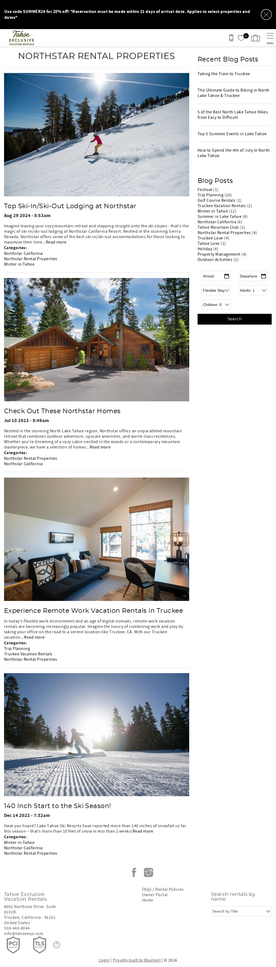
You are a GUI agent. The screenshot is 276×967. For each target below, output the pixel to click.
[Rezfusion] (56, 945)
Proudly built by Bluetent (137, 960)
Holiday (205, 249)
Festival (205, 189)
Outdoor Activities (215, 259)
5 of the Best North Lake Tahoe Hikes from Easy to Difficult (233, 114)
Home (147, 900)
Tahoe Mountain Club (219, 227)
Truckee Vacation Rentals (28, 654)
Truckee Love (211, 238)
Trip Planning (17, 648)
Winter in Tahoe (19, 264)
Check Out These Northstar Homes (62, 411)
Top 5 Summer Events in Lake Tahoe (232, 134)
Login (104, 960)
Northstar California (23, 253)
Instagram (148, 872)
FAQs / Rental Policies (163, 889)
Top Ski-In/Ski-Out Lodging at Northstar (70, 206)
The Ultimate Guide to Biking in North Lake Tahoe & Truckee (234, 93)
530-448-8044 (17, 928)
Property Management (220, 254)
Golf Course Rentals (217, 200)
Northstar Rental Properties (30, 259)
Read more (56, 242)
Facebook (134, 872)
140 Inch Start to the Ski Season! (57, 806)
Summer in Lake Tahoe (220, 216)
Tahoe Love (209, 243)
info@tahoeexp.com (23, 933)
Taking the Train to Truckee (224, 73)
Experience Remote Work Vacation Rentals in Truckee (93, 611)
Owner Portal (155, 895)
